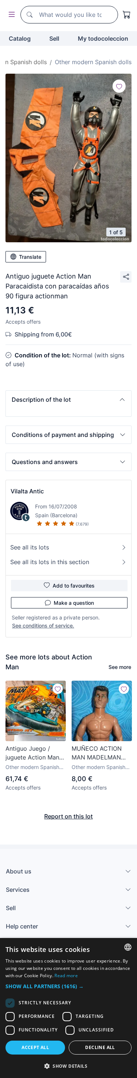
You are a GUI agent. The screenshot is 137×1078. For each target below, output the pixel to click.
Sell (54, 38)
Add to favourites (74, 585)
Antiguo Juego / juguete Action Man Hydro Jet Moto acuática (32, 753)
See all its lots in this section (49, 562)
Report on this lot (68, 816)
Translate (30, 257)
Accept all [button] (35, 1047)
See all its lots (29, 547)
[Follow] (119, 86)
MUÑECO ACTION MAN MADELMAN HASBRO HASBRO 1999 (97, 753)
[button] (68, 399)
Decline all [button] (100, 1047)
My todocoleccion (103, 38)
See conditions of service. (43, 625)
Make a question (74, 603)
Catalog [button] (20, 38)
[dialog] (68, 1008)
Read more (66, 975)
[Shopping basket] (126, 14)
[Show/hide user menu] (10, 15)
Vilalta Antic (27, 491)
